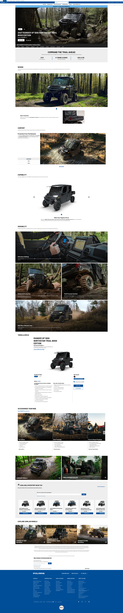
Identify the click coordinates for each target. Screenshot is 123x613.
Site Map (41, 601)
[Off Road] (4, 2)
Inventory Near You (25, 513)
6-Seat (40, 376)
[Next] (104, 432)
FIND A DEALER (53, 46)
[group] (35, 432)
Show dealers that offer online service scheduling (42, 568)
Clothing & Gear (65, 4)
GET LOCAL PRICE (28, 40)
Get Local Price (78, 388)
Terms (56, 601)
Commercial (18, 0)
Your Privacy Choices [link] (49, 601)
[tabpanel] (61, 370)
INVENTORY (58, 46)
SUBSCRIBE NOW (65, 573)
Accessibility (60, 601)
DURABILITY (33, 46)
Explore (70, 4)
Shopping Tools (50, 4)
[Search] (68, 2)
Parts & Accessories (57, 4)
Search (84, 494)
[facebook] (78, 601)
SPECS (63, 46)
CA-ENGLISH (83, 573)
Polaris (1, 0)
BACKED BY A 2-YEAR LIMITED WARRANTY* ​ (61, 6)
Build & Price (21, 40)
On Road (11, 0)
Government (22, 0)
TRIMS (37, 46)
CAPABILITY (27, 46)
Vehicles (44, 4)
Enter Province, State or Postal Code (41, 561)
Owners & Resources (76, 4)
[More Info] (26, 37)
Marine (14, 0)
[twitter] (85, 601)
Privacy (44, 601)
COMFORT (22, 46)
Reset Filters (87, 568)
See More (39, 381)
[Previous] (19, 432)
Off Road (4, 0)
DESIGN (18, 46)
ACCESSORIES (42, 46)
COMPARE (47, 46)
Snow (8, 0)
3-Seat (36, 376)
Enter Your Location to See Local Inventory (44, 492)
